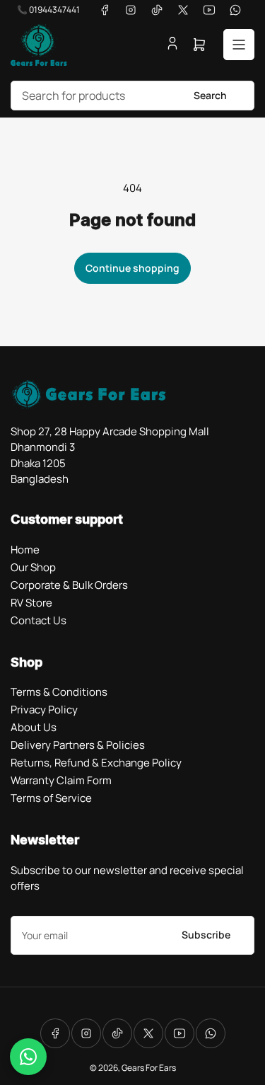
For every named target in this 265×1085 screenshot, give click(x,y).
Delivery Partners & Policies (78, 744)
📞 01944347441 (48, 10)
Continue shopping (132, 268)
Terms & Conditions (59, 691)
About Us (34, 727)
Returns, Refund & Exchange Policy (96, 762)
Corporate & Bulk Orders (69, 585)
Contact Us (38, 620)
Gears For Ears (149, 1068)
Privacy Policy (44, 709)
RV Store (31, 602)
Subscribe (206, 934)
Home (25, 549)
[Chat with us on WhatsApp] (28, 1056)
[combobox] (132, 95)
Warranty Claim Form (61, 780)
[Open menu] (238, 44)
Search (210, 95)
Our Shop (33, 567)
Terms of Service (51, 798)
